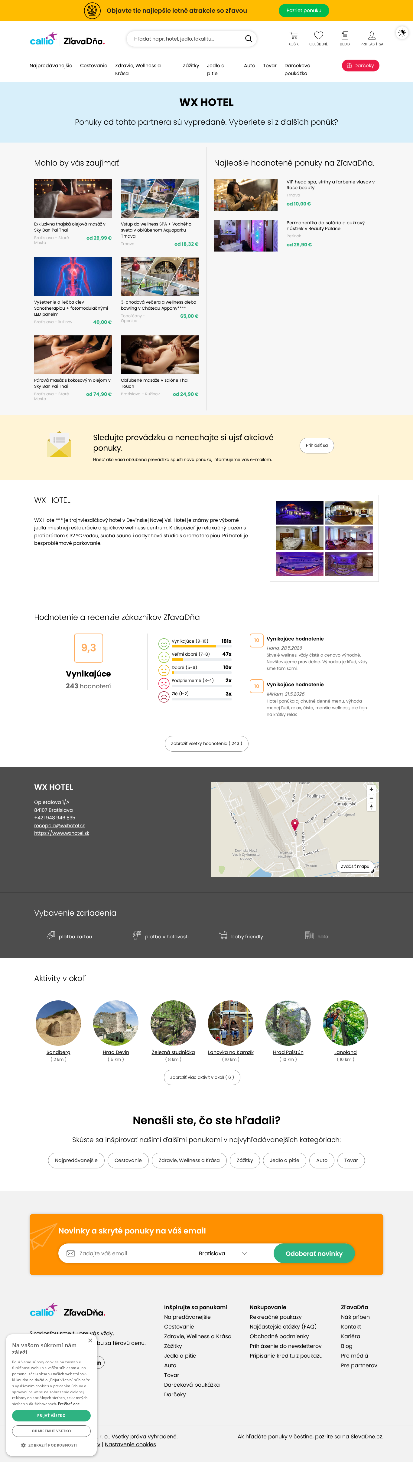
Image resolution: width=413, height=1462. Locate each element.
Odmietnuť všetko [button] (51, 1431)
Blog (347, 1346)
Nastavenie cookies (130, 1444)
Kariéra (350, 1336)
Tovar (270, 65)
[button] (51, 1445)
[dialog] (51, 1395)
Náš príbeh (355, 1317)
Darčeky (364, 65)
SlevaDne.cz (366, 1436)
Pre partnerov (359, 1365)
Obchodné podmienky (279, 1336)
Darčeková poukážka (298, 69)
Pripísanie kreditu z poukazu (286, 1355)
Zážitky (191, 65)
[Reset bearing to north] (371, 806)
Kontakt (351, 1326)
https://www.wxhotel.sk (61, 833)
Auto (249, 65)
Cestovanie (93, 65)
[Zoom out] (371, 798)
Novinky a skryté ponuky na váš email (132, 1231)
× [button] (90, 1341)
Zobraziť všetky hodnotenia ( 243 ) (206, 743)
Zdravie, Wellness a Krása (138, 69)
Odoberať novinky (314, 1253)
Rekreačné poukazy (276, 1317)
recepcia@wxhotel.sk (59, 825)
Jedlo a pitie (216, 69)
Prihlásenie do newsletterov (286, 1346)
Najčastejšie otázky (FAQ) (283, 1326)
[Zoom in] (371, 789)
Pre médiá (354, 1355)
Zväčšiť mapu (355, 866)
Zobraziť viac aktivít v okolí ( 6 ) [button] (202, 1077)
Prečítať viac (69, 1403)
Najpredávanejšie (51, 65)
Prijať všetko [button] (51, 1415)
